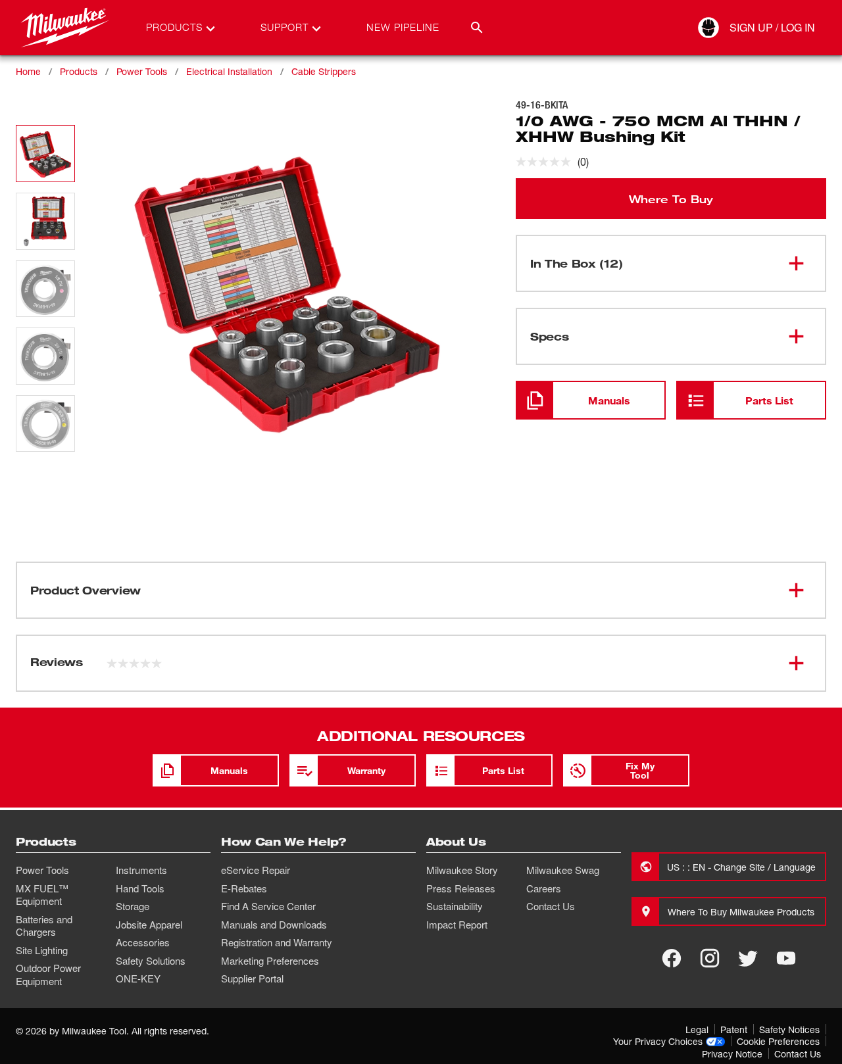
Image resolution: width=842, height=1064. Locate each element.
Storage (132, 906)
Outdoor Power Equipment (48, 974)
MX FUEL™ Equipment (42, 895)
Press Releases (460, 888)
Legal (696, 1029)
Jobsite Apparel (149, 924)
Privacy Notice (732, 1053)
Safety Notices (789, 1029)
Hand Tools (140, 888)
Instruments (141, 870)
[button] (45, 153)
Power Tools (141, 71)
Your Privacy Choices (658, 1041)
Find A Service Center (268, 906)
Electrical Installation (229, 71)
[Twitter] (748, 958)
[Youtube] (786, 958)
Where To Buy (671, 198)
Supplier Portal (252, 978)
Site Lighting (42, 950)
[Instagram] (710, 958)
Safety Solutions (151, 960)
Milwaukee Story (462, 870)
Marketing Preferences (270, 960)
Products (78, 71)
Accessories (143, 942)
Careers (543, 888)
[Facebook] (671, 958)
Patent (733, 1029)
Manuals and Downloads (274, 924)
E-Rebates (244, 888)
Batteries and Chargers (44, 926)
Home (28, 71)
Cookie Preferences (778, 1041)
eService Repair (255, 870)
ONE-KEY (138, 978)
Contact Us (550, 906)
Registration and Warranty (276, 942)
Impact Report (456, 924)
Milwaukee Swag (562, 870)
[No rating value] (547, 162)
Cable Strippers (323, 71)
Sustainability (454, 906)
